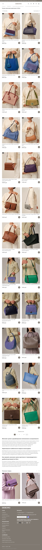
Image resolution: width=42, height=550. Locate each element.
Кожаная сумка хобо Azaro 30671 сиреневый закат (9, 355)
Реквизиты (4, 517)
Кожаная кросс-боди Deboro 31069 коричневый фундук (9, 180)
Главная (3, 6)
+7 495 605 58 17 (20, 512)
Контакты (4, 519)
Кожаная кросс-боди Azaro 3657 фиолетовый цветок (8, 320)
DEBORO (9, 6)
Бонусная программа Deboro (6, 530)
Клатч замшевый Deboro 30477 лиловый (10, 499)
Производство (5, 514)
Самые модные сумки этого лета (8, 542)
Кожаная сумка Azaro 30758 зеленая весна (31, 284)
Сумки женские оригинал (18, 6)
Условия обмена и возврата (5, 526)
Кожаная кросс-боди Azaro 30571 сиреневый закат (9, 285)
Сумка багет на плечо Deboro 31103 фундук (11, 214)
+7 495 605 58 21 (29, 512)
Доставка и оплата (5, 523)
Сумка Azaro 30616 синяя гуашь (8, 75)
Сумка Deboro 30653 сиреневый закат (30, 75)
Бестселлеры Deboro (6, 536)
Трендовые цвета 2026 (6, 538)
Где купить (4, 532)
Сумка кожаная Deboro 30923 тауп (29, 499)
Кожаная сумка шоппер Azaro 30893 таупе (31, 354)
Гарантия (4, 528)
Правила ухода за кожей (6, 540)
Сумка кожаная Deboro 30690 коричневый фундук (8, 250)
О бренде (4, 512)
